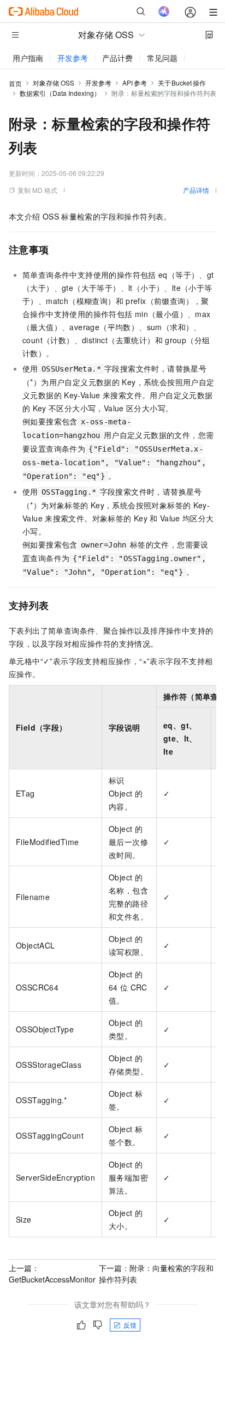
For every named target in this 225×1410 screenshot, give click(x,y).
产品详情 (196, 190)
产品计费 (117, 58)
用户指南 (28, 58)
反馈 (130, 1324)
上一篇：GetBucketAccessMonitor (52, 1273)
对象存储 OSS (53, 82)
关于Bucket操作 (182, 82)
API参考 (134, 82)
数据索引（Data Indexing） (60, 93)
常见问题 (162, 58)
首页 (15, 83)
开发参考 (72, 58)
